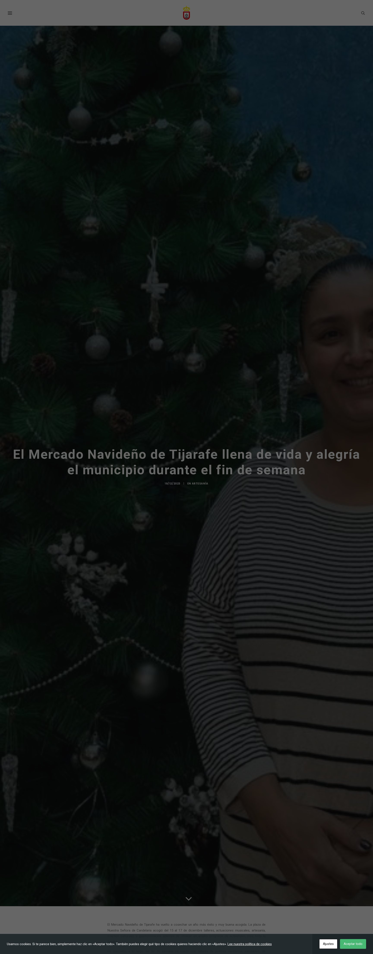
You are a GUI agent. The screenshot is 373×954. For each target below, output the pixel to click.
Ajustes (328, 944)
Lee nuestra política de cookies (250, 944)
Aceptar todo (353, 944)
